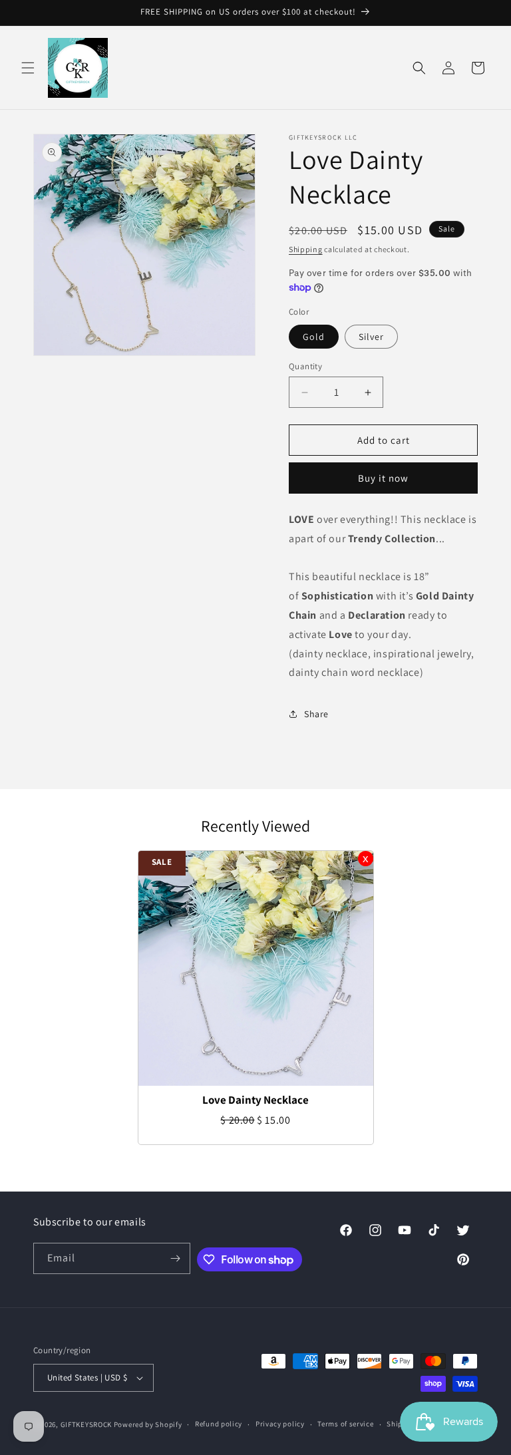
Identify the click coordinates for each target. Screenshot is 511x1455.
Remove (365, 858)
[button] (28, 67)
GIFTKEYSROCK (87, 1424)
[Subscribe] (175, 1258)
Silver (371, 337)
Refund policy (218, 1423)
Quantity (305, 366)
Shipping (306, 249)
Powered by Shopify (148, 1424)
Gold (314, 337)
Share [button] (316, 714)
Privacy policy (280, 1423)
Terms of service (345, 1423)
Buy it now (383, 478)
